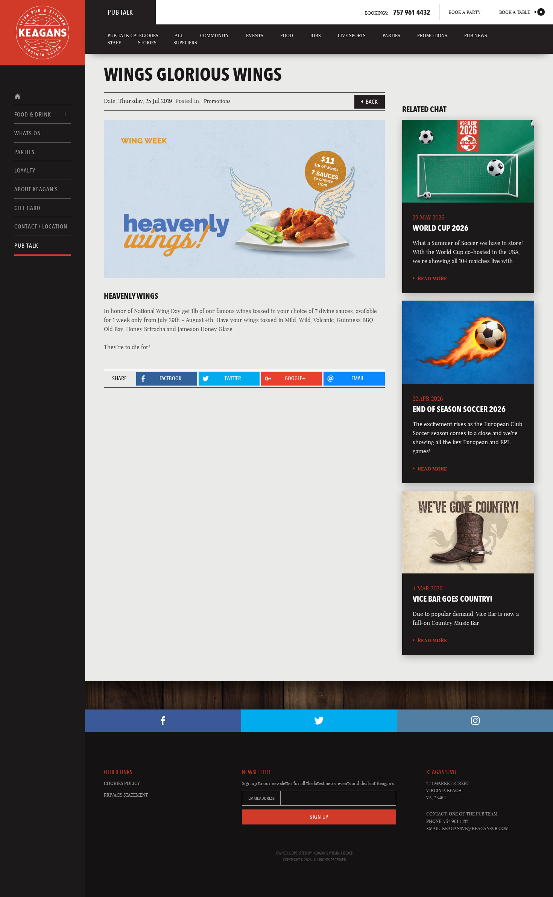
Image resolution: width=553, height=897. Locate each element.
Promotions (432, 35)
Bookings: (397, 12)
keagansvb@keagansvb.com (475, 828)
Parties (24, 152)
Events (254, 35)
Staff (114, 42)
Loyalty (24, 170)
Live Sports (352, 35)
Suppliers (185, 42)
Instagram (475, 720)
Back (372, 101)
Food (286, 35)
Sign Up (319, 817)
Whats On (27, 133)
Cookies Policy (122, 783)
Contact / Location (40, 226)
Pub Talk (26, 245)
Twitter (319, 720)
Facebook (163, 720)
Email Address (261, 798)
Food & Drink (32, 114)
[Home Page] (42, 32)
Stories (147, 42)
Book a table (514, 12)
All (179, 35)
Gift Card (27, 208)
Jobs (315, 35)
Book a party (464, 12)
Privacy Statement (126, 795)
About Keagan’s (36, 189)
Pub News (475, 35)
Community (214, 35)
